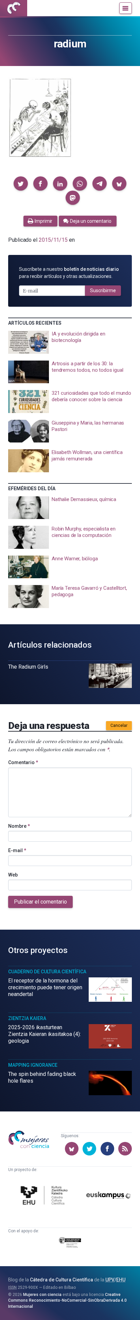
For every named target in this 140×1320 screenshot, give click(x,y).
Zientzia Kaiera (27, 1018)
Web (13, 875)
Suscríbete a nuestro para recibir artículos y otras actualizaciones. (69, 272)
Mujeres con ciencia (42, 1294)
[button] (21, 183)
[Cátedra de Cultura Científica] (45, 1196)
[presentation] (70, 342)
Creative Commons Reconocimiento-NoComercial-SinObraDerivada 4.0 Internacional (67, 1300)
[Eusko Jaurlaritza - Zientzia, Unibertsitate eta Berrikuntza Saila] (70, 1243)
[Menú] (125, 8)
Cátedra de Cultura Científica (61, 1279)
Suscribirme (103, 290)
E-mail (17, 850)
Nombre (19, 826)
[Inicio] (13, 8)
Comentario (23, 762)
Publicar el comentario (40, 902)
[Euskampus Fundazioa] (108, 1196)
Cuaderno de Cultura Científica (47, 971)
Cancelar (118, 725)
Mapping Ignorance (32, 1065)
